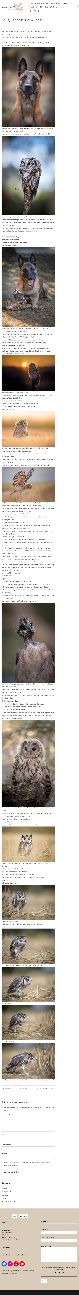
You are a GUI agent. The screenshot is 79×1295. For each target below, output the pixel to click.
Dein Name (44, 1229)
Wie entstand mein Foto (9, 1201)
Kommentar (6, 1115)
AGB (19, 1271)
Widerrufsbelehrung (28, 1271)
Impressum (13, 1273)
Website (4, 1154)
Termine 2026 (34, 7)
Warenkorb (23, 1216)
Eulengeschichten (7, 1192)
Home (31, 3)
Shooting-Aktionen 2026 (52, 7)
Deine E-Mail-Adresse (47, 1238)
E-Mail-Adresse (7, 1144)
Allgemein (4, 1188)
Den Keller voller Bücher (45, 1089)
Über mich (38, 3)
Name (4, 1135)
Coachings (57, 3)
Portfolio (65, 3)
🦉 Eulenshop (34, 11)
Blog (41, 7)
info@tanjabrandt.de (12, 1240)
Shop (14, 1216)
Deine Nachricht (46, 1246)
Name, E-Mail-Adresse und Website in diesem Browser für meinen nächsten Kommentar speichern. (27, 1164)
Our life (4, 1198)
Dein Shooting (48, 3)
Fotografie (5, 1195)
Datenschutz (5, 1273)
